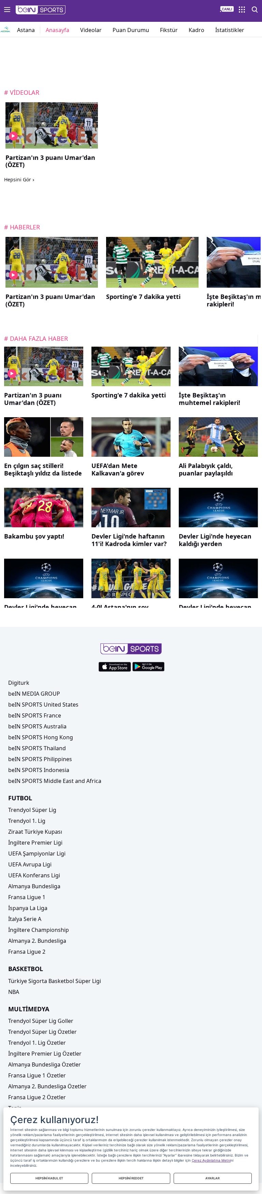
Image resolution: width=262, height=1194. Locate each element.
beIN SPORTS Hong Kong (40, 737)
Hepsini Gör (17, 180)
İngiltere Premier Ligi (35, 842)
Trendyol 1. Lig (26, 821)
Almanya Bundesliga (34, 886)
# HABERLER (22, 227)
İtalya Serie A (24, 919)
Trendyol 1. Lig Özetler (37, 1042)
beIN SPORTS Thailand (37, 748)
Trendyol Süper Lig (32, 810)
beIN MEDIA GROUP (34, 693)
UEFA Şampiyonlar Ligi (37, 853)
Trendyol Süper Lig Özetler (42, 1032)
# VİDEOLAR (21, 92)
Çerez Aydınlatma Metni (211, 1160)
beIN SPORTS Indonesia (38, 770)
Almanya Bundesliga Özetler (44, 1064)
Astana (26, 30)
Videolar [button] (91, 30)
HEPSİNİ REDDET (131, 1178)
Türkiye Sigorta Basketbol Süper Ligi (54, 981)
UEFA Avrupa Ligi (30, 864)
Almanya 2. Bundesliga (37, 940)
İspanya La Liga (27, 908)
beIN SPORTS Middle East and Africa (54, 781)
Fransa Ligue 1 (26, 897)
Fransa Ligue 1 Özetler (37, 1075)
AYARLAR (212, 1178)
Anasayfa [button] (57, 30)
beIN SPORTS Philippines (40, 759)
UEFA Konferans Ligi (34, 875)
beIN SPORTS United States (43, 704)
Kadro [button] (196, 30)
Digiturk (18, 682)
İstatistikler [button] (229, 30)
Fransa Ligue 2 (26, 951)
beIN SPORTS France (34, 715)
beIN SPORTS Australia (37, 726)
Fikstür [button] (169, 30)
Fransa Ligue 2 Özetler (37, 1097)
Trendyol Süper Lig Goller (40, 1021)
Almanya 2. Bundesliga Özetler (47, 1086)
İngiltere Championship (38, 930)
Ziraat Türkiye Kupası (35, 831)
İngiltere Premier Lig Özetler (45, 1053)
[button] (41, 9)
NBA (13, 992)
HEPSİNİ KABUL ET (49, 1178)
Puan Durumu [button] (131, 30)
